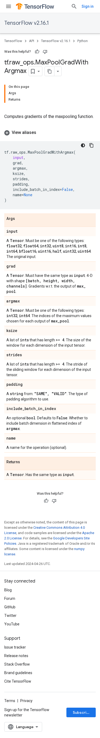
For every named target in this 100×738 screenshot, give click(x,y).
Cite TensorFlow (17, 681)
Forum (9, 598)
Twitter (10, 615)
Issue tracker (15, 647)
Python (82, 41)
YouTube (11, 624)
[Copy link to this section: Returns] (25, 462)
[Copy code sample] (91, 145)
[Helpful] (37, 52)
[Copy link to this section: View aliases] (41, 132)
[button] (50, 132)
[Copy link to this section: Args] (20, 219)
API (31, 41)
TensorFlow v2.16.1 (26, 23)
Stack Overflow (17, 664)
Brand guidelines (18, 673)
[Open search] (74, 6)
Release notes (16, 656)
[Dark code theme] (83, 145)
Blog (8, 590)
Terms (9, 701)
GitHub (9, 607)
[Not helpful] (45, 52)
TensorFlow (13, 41)
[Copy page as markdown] (49, 71)
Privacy (26, 701)
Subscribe (82, 712)
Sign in (88, 6)
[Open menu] (8, 6)
